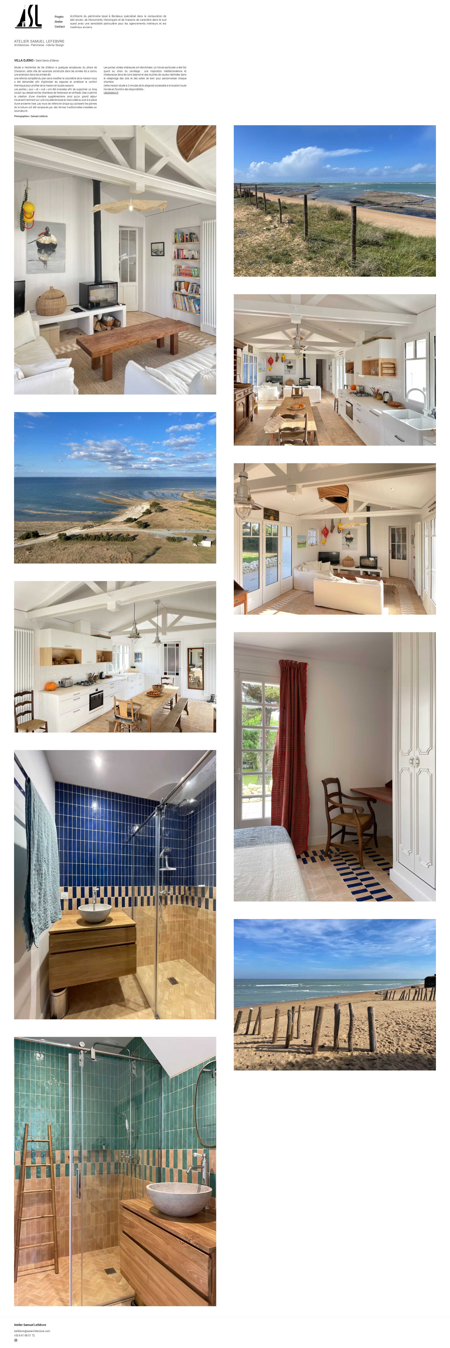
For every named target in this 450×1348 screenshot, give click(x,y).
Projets (59, 16)
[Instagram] (16, 1340)
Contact (60, 26)
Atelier (59, 21)
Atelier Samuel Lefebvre (30, 1325)
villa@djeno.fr (111, 92)
